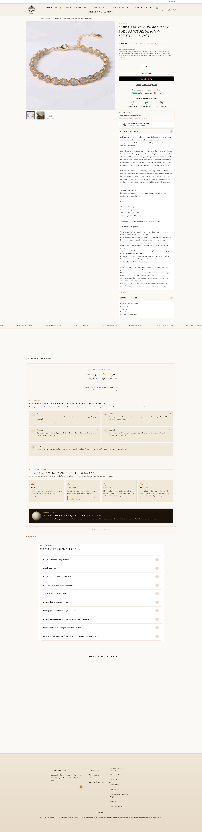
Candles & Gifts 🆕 (146, 8)
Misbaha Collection (101, 12)
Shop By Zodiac (100, 8)
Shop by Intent (121, 8)
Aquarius (48, 18)
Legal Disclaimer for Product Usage (119, 795)
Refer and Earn (115, 789)
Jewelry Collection (76, 8)
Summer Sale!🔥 (53, 8)
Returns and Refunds (116, 775)
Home (42, 18)
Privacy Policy (114, 784)
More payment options (146, 85)
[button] (123, 23)
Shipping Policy (115, 780)
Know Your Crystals (116, 806)
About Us (113, 802)
